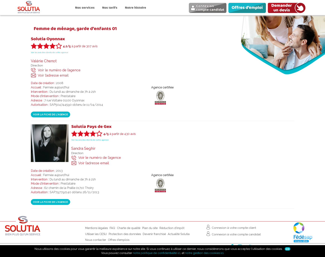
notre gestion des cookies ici (204, 253)
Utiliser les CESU (96, 234)
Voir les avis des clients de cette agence (49, 52)
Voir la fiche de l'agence (50, 114)
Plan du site (150, 228)
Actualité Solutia (179, 234)
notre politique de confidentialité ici (156, 253)
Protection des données (125, 234)
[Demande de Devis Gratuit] (287, 8)
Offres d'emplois (118, 240)
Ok (287, 248)
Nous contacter (95, 240)
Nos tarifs (109, 7)
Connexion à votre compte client (233, 228)
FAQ (112, 228)
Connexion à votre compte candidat (236, 234)
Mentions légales (96, 228)
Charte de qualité (128, 228)
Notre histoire (135, 7)
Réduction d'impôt (171, 228)
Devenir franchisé (154, 234)
